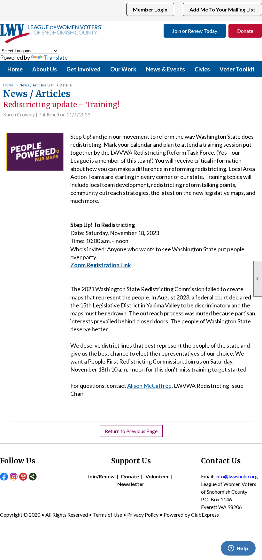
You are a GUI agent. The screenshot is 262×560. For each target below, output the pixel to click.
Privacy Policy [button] (142, 515)
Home (15, 69)
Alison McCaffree (149, 385)
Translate (56, 57)
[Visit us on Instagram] (14, 477)
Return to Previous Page (131, 431)
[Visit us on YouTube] (23, 477)
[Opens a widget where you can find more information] (238, 549)
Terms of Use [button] (108, 515)
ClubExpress (205, 515)
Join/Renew (101, 476)
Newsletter (130, 484)
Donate (245, 31)
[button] (44, 69)
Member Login (150, 9)
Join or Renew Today (194, 31)
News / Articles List (36, 85)
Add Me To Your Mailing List (222, 9)
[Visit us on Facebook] (4, 477)
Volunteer (157, 476)
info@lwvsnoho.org (236, 476)
